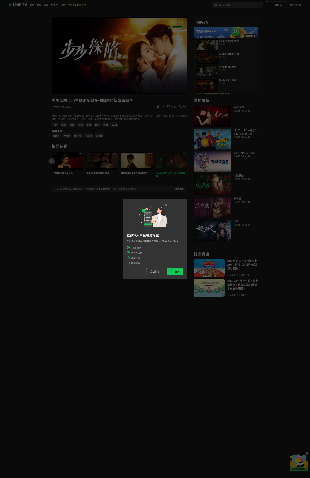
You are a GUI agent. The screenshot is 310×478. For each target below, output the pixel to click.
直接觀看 (154, 271)
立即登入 (175, 271)
